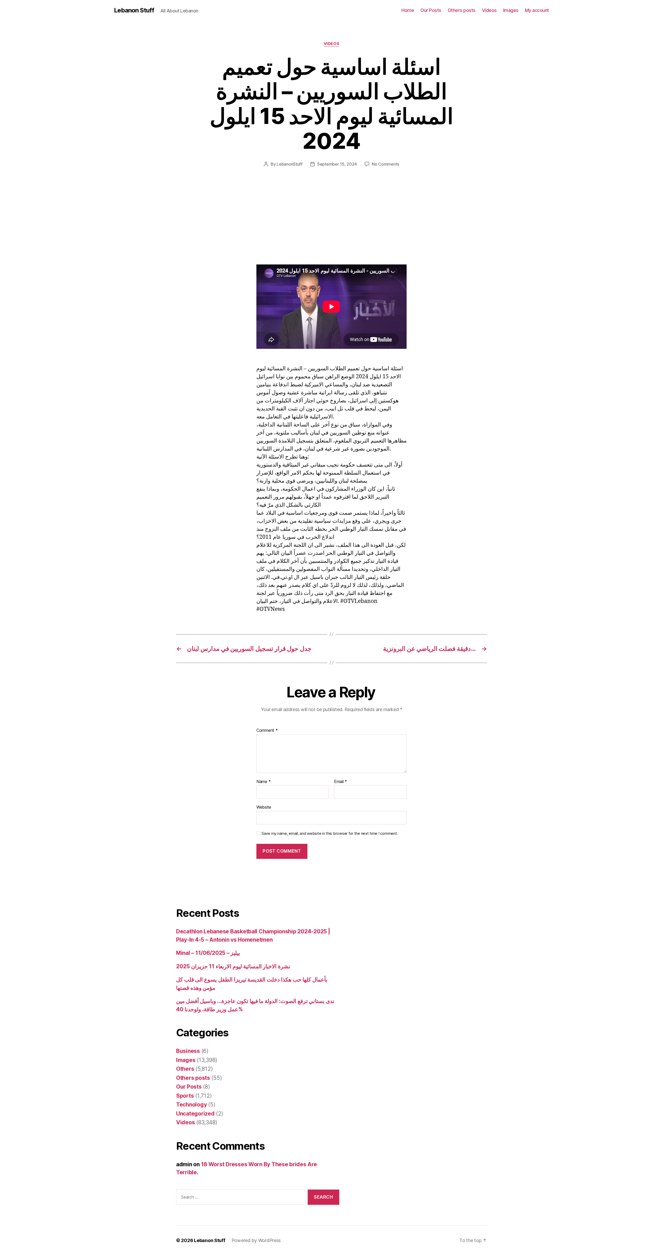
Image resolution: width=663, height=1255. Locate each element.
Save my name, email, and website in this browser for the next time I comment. (330, 833)
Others (185, 1069)
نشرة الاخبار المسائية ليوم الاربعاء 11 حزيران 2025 (233, 966)
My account (537, 10)
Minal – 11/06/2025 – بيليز (208, 953)
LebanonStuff (289, 164)
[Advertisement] (75, 226)
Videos (489, 10)
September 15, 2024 (337, 164)
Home (407, 10)
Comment (267, 730)
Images (510, 10)
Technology (191, 1104)
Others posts (461, 10)
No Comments (385, 164)
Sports (185, 1095)
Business (188, 1051)
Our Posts (430, 10)
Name (263, 781)
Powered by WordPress (256, 1240)
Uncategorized (195, 1113)
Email (340, 781)
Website (263, 807)
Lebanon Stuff (134, 10)
